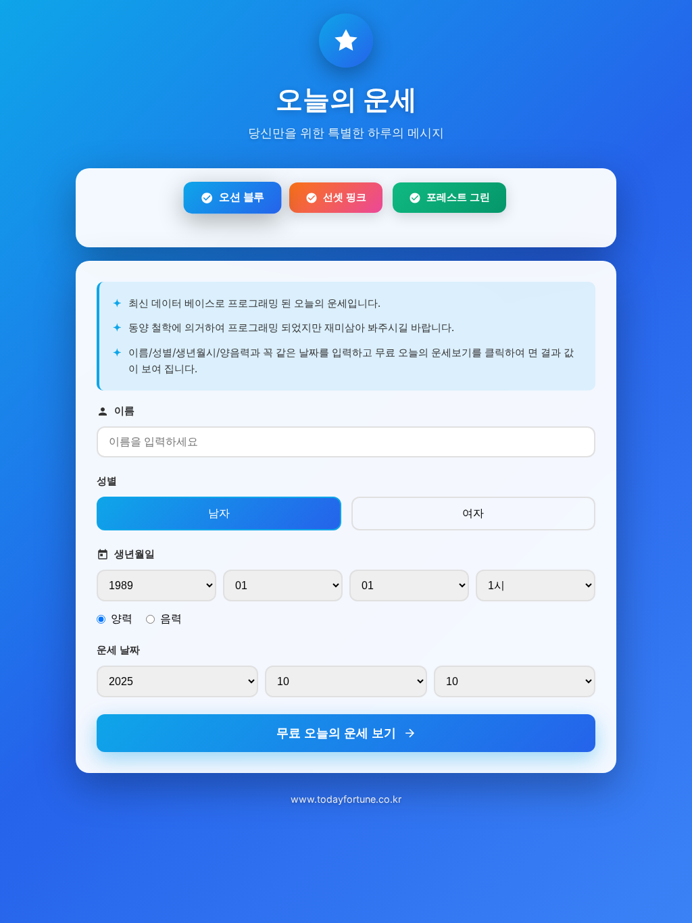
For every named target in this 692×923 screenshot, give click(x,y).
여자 (473, 513)
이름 (124, 410)
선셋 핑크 (344, 197)
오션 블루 (241, 197)
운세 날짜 (118, 649)
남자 (219, 513)
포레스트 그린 (458, 197)
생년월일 (134, 553)
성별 (107, 480)
